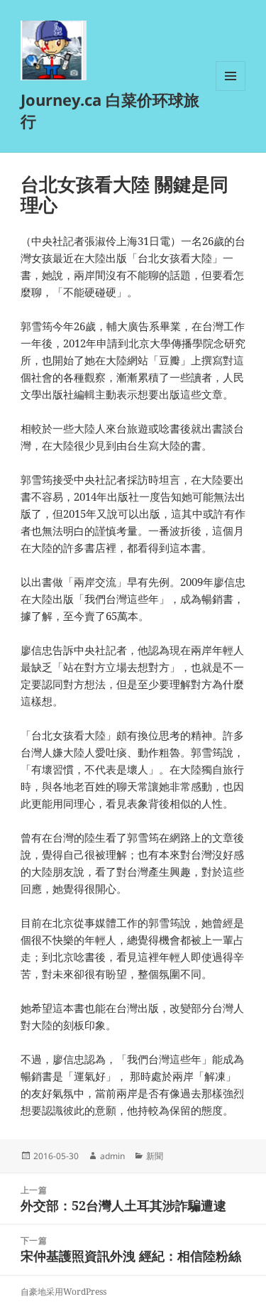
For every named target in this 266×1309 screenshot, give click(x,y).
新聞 (154, 1156)
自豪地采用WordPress (63, 1292)
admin (112, 1156)
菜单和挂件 (230, 90)
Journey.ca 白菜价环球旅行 (110, 110)
